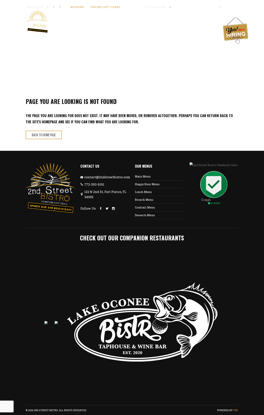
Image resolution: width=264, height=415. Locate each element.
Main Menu (143, 176)
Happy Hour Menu (147, 184)
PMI (235, 410)
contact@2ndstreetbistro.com (193, 7)
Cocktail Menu (145, 207)
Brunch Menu (144, 199)
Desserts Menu (145, 215)
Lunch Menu (143, 192)
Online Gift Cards (105, 7)
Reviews (77, 7)
